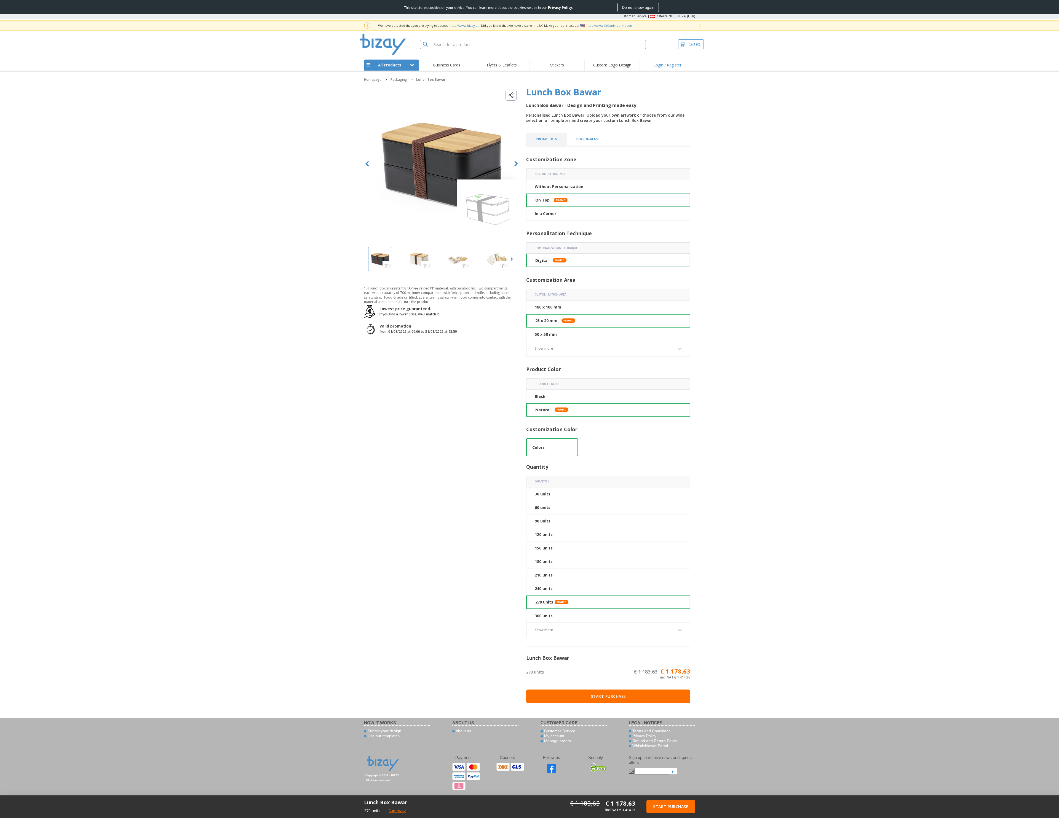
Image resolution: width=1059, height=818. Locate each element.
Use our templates (383, 736)
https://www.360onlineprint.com (609, 25)
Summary (397, 810)
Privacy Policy (643, 736)
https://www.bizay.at (463, 25)
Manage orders (557, 741)
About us (463, 731)
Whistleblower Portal (649, 746)
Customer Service (633, 16)
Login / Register (667, 65)
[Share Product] (511, 95)
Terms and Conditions (650, 731)
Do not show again (638, 7)
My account (553, 736)
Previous (367, 164)
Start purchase (608, 696)
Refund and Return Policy (654, 741)
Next (516, 164)
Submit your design (384, 731)
